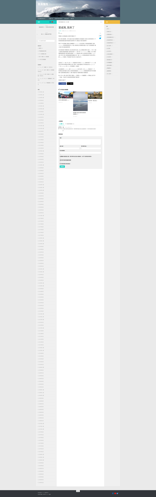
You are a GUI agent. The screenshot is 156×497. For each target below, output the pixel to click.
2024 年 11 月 (41, 94)
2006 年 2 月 (41, 482)
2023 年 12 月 (41, 106)
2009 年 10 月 (41, 367)
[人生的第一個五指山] (95, 95)
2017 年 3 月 (41, 232)
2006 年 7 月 (41, 468)
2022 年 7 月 (41, 117)
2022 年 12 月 (41, 114)
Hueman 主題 (48, 494)
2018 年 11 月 (41, 187)
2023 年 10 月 (41, 108)
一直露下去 (50, 18)
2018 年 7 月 (41, 196)
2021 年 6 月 (41, 139)
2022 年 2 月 (41, 122)
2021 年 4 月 (41, 145)
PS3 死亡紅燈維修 (42, 59)
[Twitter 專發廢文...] (54, 22)
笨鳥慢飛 (43, 4)
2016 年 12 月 (41, 238)
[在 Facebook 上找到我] (50, 22)
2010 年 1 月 (41, 364)
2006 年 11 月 (41, 457)
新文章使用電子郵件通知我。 (65, 163)
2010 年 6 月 (41, 356)
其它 (108, 28)
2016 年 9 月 (41, 246)
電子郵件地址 (84, 146)
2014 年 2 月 (41, 302)
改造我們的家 (110, 40)
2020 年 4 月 (41, 159)
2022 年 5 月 (41, 120)
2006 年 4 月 (41, 477)
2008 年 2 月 (41, 418)
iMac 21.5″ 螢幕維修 (48, 78)
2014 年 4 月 (41, 299)
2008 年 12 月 (41, 389)
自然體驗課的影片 (42, 18)
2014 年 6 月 (41, 294)
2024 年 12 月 (41, 92)
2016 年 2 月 (41, 263)
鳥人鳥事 (109, 73)
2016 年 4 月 (41, 257)
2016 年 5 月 (41, 255)
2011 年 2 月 (41, 344)
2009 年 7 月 (41, 373)
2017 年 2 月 (41, 235)
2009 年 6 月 (41, 375)
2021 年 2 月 (41, 148)
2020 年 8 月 (41, 153)
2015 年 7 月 (41, 274)
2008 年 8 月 (41, 401)
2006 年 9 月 (41, 462)
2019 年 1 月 (41, 181)
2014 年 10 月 (41, 285)
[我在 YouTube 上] (52, 22)
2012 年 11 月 (41, 316)
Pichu (41, 74)
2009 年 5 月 (41, 378)
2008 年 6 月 (41, 406)
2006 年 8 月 (41, 465)
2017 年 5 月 (41, 226)
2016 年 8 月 (41, 249)
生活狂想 (109, 56)
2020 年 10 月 (41, 151)
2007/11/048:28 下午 (68, 127)
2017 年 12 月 (41, 215)
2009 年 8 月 (41, 370)
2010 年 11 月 (41, 350)
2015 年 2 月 (41, 280)
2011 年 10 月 (41, 328)
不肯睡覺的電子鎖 (42, 51)
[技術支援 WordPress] (41, 494)
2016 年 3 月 (41, 260)
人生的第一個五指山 (92, 100)
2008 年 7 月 (41, 403)
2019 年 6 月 (41, 176)
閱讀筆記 (109, 68)
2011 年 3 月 (41, 342)
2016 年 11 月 (41, 240)
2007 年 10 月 (41, 429)
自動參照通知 (70, 123)
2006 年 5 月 (41, 474)
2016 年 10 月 (41, 243)
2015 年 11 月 (41, 271)
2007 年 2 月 (41, 448)
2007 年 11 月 (41, 426)
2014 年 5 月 (41, 297)
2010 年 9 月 (41, 353)
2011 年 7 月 (41, 336)
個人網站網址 (62, 150)
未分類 (67, 22)
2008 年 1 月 (41, 420)
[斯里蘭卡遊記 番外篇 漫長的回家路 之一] (80, 101)
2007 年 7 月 (41, 434)
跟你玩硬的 (109, 65)
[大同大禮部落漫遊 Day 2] (65, 95)
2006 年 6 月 (41, 471)
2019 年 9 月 (41, 167)
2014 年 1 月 (41, 305)
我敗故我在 (109, 34)
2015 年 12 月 (41, 269)
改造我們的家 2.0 (110, 42)
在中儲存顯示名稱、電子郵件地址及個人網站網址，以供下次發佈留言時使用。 (76, 156)
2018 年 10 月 (41, 190)
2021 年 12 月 (41, 125)
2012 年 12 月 (41, 314)
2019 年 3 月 (41, 179)
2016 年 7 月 (41, 252)
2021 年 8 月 (41, 134)
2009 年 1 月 (41, 387)
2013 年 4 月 (41, 311)
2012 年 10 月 (41, 319)
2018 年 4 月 (41, 204)
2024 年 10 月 (41, 97)
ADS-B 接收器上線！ (43, 53)
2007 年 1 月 (41, 451)
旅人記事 (109, 45)
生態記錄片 (66, 18)
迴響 (62, 123)
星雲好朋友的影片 (59, 18)
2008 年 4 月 (41, 412)
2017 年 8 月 (41, 218)
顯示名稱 (62, 146)
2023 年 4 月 (41, 111)
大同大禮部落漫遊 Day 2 (63, 100)
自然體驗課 (109, 62)
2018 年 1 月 (41, 212)
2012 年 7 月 (41, 322)
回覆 (63, 130)
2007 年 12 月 (41, 423)
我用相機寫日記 (61, 22)
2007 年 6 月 (41, 437)
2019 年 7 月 (41, 173)
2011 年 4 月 (41, 339)
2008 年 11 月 (41, 392)
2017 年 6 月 (41, 224)
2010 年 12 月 (41, 347)
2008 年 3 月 (41, 415)
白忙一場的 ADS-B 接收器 (44, 56)
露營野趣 (109, 71)
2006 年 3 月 (41, 479)
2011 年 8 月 (41, 333)
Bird (60, 30)
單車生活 (109, 31)
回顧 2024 (41, 48)
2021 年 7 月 (41, 137)
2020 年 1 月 (41, 162)
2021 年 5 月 (41, 142)
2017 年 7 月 (41, 221)
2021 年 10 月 (41, 128)
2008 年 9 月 (41, 398)
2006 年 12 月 (41, 454)
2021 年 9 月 (41, 131)
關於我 (72, 18)
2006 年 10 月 (41, 460)
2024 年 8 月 (41, 103)
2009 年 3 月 (41, 384)
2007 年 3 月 (41, 446)
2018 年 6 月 (41, 198)
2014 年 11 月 (41, 283)
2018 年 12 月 (41, 184)
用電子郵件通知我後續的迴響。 (66, 160)
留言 (61, 137)
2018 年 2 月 (41, 210)
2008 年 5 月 (41, 409)
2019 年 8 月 (41, 170)
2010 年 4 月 (41, 358)
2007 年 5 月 (41, 440)
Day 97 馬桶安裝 (47, 82)
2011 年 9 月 (41, 330)
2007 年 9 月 (41, 432)
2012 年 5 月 (41, 325)
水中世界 (109, 51)
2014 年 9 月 (41, 288)
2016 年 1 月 (41, 266)
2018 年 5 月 (41, 201)
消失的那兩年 (110, 54)
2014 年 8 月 (41, 291)
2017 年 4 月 (41, 229)
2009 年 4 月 (41, 381)
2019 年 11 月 (41, 165)
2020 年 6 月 (41, 156)
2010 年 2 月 (41, 361)
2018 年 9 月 (41, 193)
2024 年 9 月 (41, 100)
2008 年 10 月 (41, 395)
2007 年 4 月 (41, 443)
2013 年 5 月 (41, 308)
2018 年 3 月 (41, 207)
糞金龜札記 (109, 59)
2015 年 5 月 (41, 277)
